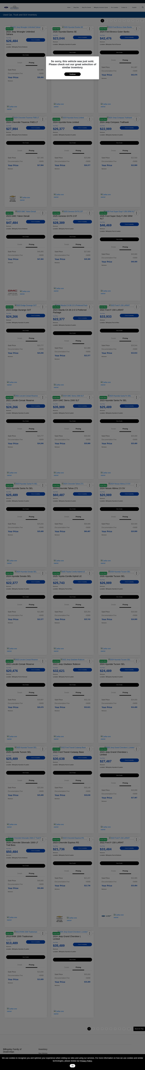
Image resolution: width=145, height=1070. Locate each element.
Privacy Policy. (86, 1061)
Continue (72, 74)
